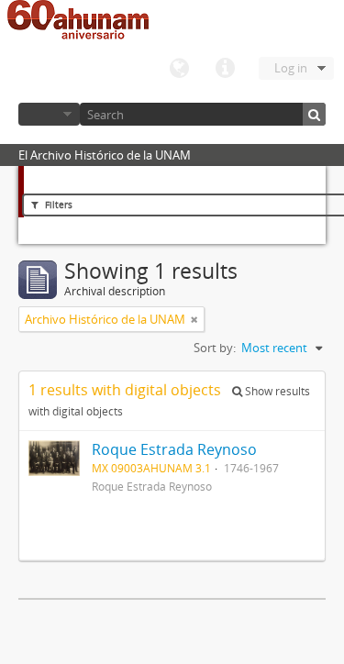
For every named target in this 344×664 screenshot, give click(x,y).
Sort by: (215, 347)
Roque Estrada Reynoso (174, 449)
